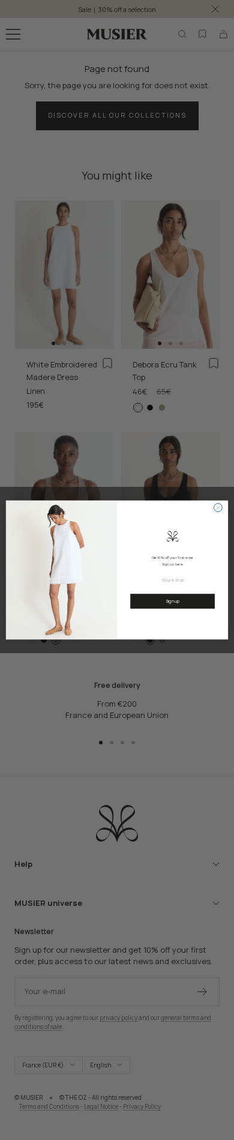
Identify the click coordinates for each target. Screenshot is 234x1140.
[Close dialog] (218, 508)
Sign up (173, 601)
